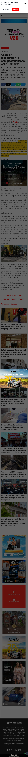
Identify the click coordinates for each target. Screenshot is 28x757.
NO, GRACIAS (6, 9)
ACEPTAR (15, 9)
